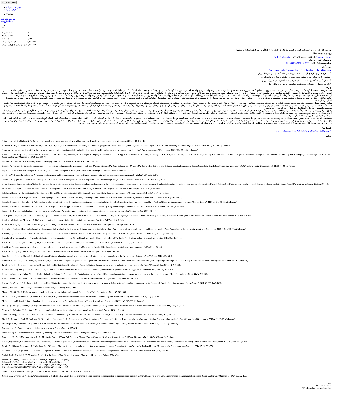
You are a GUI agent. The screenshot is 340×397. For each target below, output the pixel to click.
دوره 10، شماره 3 (323, 57)
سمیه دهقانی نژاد (323, 70)
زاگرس (278, 131)
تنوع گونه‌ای (307, 131)
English (9, 14)
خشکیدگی (286, 131)
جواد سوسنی (292, 70)
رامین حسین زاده (277, 70)
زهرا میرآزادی (307, 70)
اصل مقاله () (283, 57)
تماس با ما (11, 10)
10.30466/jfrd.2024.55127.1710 (298, 63)
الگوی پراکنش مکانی (322, 131)
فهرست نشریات (13, 7)
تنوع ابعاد (296, 131)
